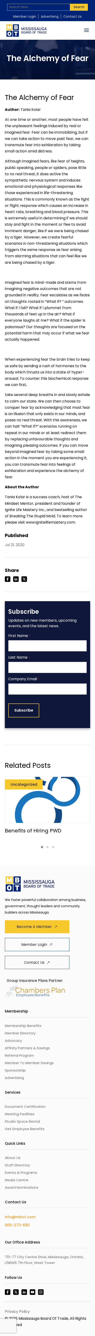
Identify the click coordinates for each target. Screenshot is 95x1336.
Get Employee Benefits (25, 1128)
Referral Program (19, 1055)
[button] (42, 847)
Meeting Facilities (19, 1114)
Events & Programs (21, 1172)
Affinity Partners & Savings (27, 1048)
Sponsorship (15, 1070)
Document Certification (25, 1106)
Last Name (19, 657)
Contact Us (72, 16)
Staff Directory (17, 1165)
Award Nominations (21, 1187)
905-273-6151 (17, 1225)
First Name (19, 635)
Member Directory (20, 1033)
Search (79, 7)
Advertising (50, 16)
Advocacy (13, 1040)
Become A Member (34, 926)
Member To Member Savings (29, 1062)
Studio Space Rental (22, 1121)
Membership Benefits (23, 1025)
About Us (13, 1157)
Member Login (24, 16)
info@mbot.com (20, 1217)
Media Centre (16, 1180)
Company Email (23, 679)
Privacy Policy (17, 1311)
